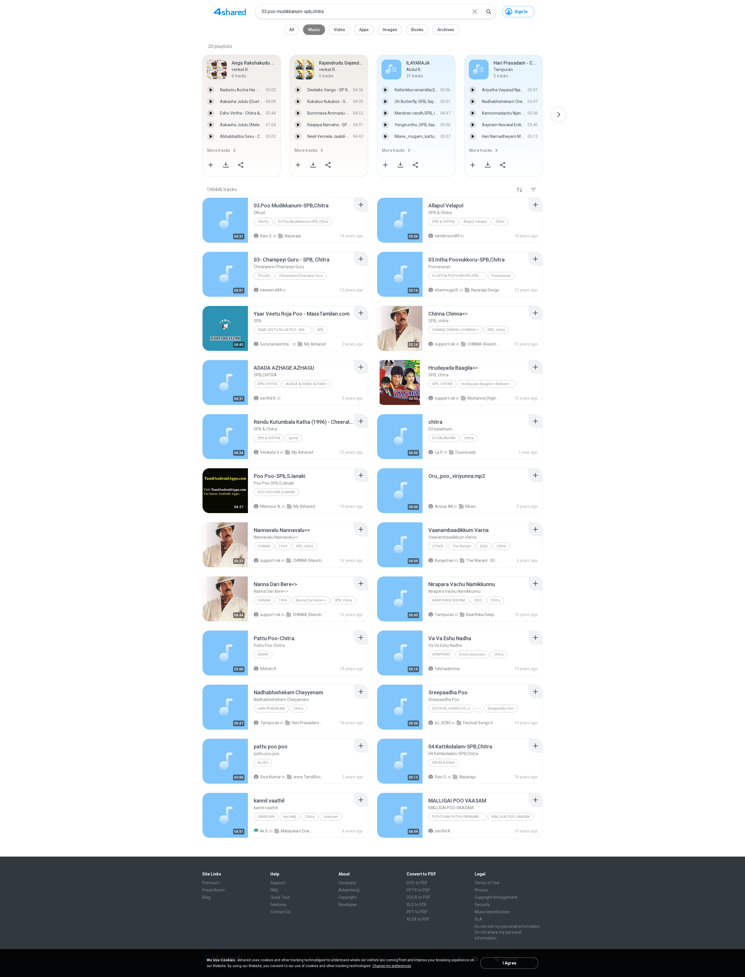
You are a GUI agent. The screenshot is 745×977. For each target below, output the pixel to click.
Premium (210, 882)
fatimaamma (447, 668)
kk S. (264, 831)
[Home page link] (230, 12)
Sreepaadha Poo (500, 708)
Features (278, 904)
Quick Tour (280, 897)
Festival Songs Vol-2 (451, 708)
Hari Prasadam (271, 708)
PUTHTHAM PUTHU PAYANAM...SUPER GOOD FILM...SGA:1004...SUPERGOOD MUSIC (459, 817)
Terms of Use (487, 882)
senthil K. (443, 831)
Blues (263, 763)
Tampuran (444, 614)
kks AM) (289, 817)
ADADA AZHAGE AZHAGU (306, 384)
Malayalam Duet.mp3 (297, 831)
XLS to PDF (417, 904)
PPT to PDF (417, 912)
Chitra (501, 546)
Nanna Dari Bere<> (311, 600)
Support (277, 882)
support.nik (270, 560)
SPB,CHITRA (267, 384)
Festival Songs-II (478, 722)
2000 (484, 546)
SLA (478, 919)
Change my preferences (391, 966)
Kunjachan (444, 560)
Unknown (266, 817)
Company (347, 882)
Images (390, 29)
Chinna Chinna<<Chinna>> (455, 330)
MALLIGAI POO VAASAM (511, 817)
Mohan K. (268, 668)
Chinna (264, 546)
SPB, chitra (496, 330)
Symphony (441, 654)
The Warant (461, 546)
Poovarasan (501, 276)
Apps (364, 29)
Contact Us (280, 912)
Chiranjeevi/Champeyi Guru (301, 276)
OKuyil (263, 222)
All (291, 29)
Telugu (264, 276)
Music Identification (492, 912)
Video (339, 29)
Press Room (213, 890)
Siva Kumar (270, 777)
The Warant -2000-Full (482, 560)
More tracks (218, 150)
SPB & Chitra (443, 222)
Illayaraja (467, 777)
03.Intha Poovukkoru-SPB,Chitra (459, 276)
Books (417, 29)
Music (314, 29)
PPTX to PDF (418, 890)
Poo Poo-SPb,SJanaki (276, 492)
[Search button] (489, 12)
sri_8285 (443, 722)
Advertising (348, 890)
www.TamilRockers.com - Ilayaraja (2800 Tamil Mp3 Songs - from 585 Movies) (309, 777)
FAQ (274, 890)
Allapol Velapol (475, 222)
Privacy (481, 890)
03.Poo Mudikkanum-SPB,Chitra (303, 222)
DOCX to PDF (418, 897)
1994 (283, 546)
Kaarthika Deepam (448, 600)
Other (500, 222)
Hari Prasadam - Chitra (307, 722)
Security (482, 904)
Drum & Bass (443, 763)
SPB (320, 330)
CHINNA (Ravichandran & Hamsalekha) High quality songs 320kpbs (308, 560)
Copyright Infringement (496, 897)
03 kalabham (443, 438)
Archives (445, 29)
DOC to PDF (417, 882)
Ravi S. (441, 777)
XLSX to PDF (418, 919)
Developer (347, 904)
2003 (478, 600)
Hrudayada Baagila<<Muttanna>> (488, 384)
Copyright (347, 897)
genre (293, 438)
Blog (206, 897)
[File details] (225, 220)
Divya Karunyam (472, 654)
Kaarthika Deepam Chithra (482, 614)
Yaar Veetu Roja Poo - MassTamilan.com (285, 330)
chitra (468, 438)
